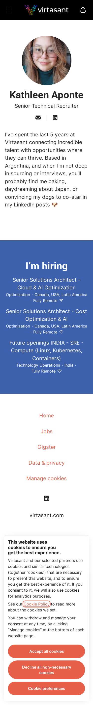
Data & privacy (47, 463)
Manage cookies (46, 478)
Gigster (46, 447)
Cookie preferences (46, 688)
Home (46, 415)
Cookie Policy (37, 604)
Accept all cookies (46, 651)
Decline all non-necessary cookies (46, 670)
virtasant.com (47, 515)
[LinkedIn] (55, 118)
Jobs (47, 431)
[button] (83, 10)
